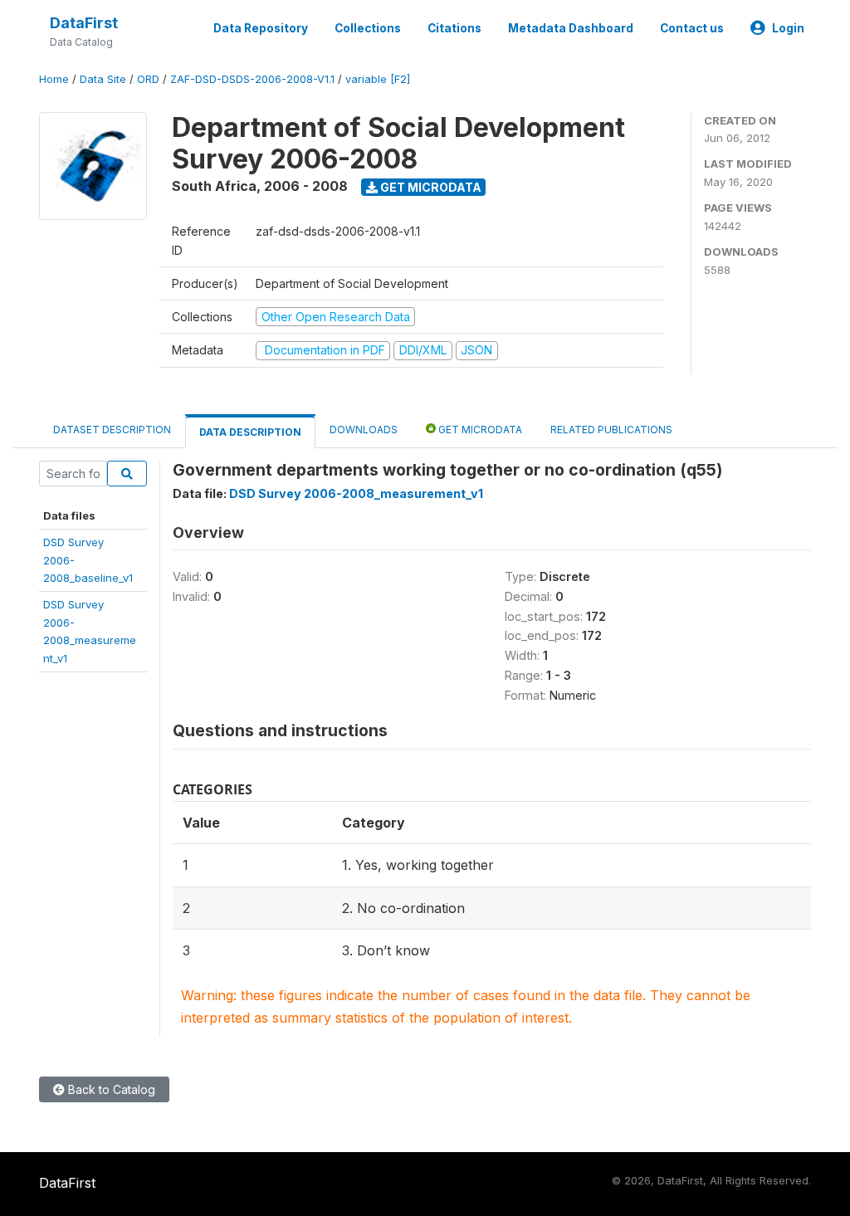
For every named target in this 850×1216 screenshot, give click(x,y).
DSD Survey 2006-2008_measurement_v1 (356, 493)
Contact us (692, 28)
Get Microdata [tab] (479, 429)
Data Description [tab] (250, 432)
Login (788, 28)
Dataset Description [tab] (112, 429)
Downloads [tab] (364, 429)
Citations (454, 28)
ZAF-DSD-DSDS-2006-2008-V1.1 (252, 79)
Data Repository (260, 28)
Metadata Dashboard (570, 28)
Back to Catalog (110, 1089)
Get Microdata (429, 187)
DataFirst (84, 23)
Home (54, 79)
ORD (148, 79)
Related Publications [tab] (611, 429)
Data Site (103, 79)
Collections (368, 28)
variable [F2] (377, 79)
